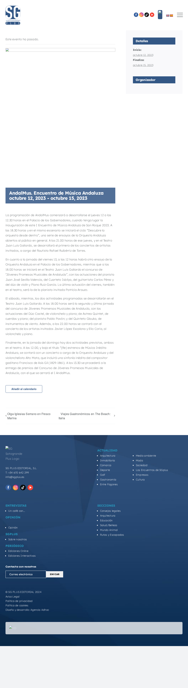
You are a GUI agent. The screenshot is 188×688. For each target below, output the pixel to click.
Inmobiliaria (107, 460)
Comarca (105, 465)
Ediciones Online (18, 551)
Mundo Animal (109, 530)
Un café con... (16, 511)
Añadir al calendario (24, 389)
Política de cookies (17, 605)
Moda (139, 460)
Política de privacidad (19, 601)
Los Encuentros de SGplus (152, 470)
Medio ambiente (146, 455)
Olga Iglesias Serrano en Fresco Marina (28, 416)
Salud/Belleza (108, 525)
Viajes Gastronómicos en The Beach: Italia (85, 416)
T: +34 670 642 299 (17, 472)
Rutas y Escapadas (112, 534)
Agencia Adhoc (39, 609)
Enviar (54, 574)
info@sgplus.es (15, 477)
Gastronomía (108, 479)
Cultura (140, 479)
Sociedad (141, 465)
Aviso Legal (13, 596)
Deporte (105, 470)
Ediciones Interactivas (22, 555)
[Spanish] (171, 15)
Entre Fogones (109, 484)
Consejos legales (110, 511)
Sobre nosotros (17, 539)
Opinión (13, 527)
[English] (167, 15)
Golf (102, 474)
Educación (106, 520)
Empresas (142, 474)
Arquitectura (107, 455)
